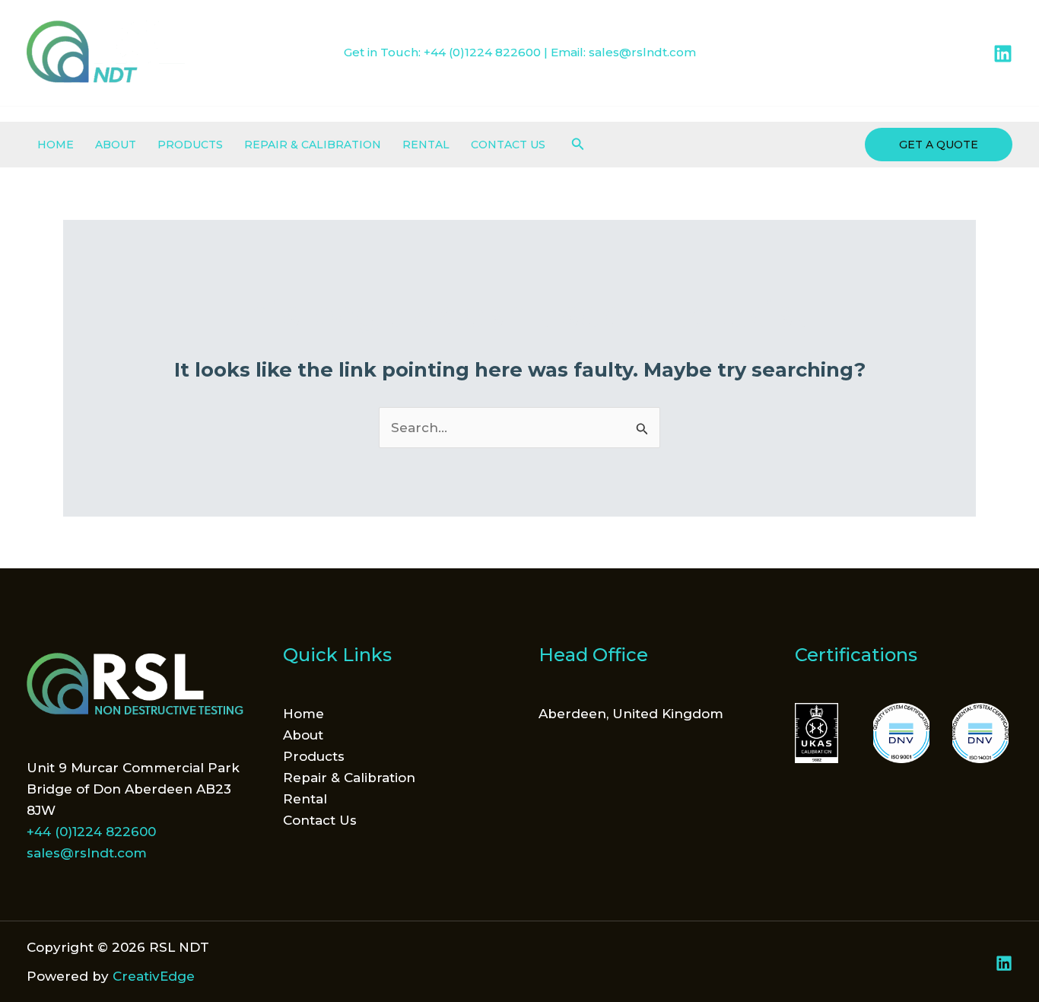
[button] (578, 144)
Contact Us (508, 144)
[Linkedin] (1002, 53)
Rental (426, 144)
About (115, 144)
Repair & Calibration (312, 144)
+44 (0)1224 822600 (482, 52)
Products (190, 144)
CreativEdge (154, 976)
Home (55, 144)
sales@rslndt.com (642, 52)
